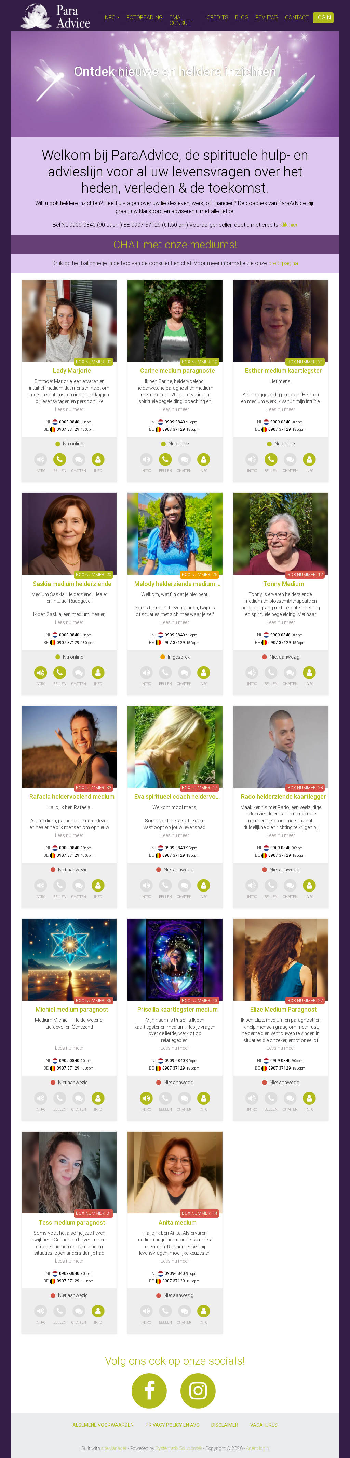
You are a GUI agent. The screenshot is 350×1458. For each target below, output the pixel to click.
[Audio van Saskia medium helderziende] (41, 676)
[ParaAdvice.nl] (55, 15)
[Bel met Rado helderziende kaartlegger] (271, 889)
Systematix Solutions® (179, 1448)
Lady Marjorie (72, 370)
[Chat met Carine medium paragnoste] (184, 463)
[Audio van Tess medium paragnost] (41, 1315)
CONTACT (297, 17)
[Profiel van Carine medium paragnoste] (174, 321)
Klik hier (289, 225)
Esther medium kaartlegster (283, 370)
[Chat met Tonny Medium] (290, 676)
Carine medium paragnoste (177, 370)
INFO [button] (109, 17)
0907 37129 (68, 429)
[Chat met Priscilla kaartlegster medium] (184, 1102)
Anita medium (178, 1222)
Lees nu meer (69, 409)
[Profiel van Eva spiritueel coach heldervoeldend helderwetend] (174, 747)
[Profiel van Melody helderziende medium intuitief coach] (174, 534)
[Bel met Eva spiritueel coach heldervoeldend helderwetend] (166, 889)
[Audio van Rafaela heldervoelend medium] (41, 889)
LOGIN (323, 17)
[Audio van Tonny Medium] (252, 676)
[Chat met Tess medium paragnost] (79, 1315)
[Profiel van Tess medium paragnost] (69, 1172)
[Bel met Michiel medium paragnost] (60, 1102)
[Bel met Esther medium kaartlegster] (271, 463)
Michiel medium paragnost (72, 1009)
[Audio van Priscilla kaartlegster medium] (146, 1102)
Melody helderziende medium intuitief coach (195, 583)
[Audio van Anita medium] (146, 1315)
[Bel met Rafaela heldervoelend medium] (60, 889)
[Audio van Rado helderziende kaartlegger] (252, 889)
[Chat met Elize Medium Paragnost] (290, 1102)
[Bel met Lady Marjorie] (60, 463)
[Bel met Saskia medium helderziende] (60, 676)
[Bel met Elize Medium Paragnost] (271, 1102)
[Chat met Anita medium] (184, 1315)
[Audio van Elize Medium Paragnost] (252, 1102)
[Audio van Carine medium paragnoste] (146, 463)
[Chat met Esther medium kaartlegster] (290, 463)
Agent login (257, 1448)
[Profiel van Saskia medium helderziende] (69, 534)
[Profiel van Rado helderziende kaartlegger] (280, 747)
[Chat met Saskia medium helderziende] (79, 676)
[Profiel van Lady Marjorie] (69, 321)
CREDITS (217, 17)
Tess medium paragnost (72, 1222)
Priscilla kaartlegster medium (177, 1009)
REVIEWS (266, 17)
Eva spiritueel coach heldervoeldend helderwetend (203, 796)
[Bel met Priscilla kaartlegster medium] (166, 1102)
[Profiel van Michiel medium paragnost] (69, 960)
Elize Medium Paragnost (283, 1009)
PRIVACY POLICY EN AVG (172, 1425)
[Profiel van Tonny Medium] (280, 534)
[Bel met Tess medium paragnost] (60, 1315)
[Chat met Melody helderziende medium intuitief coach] (184, 676)
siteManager (114, 1448)
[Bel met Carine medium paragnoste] (166, 463)
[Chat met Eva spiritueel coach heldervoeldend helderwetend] (184, 889)
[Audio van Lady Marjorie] (41, 463)
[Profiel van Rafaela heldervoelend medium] (69, 747)
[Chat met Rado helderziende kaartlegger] (290, 889)
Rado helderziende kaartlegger (283, 796)
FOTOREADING (144, 17)
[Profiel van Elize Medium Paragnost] (280, 960)
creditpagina (283, 263)
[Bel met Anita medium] (166, 1315)
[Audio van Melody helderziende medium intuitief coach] (146, 676)
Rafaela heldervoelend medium (72, 796)
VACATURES (264, 1425)
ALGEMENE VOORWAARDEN (103, 1425)
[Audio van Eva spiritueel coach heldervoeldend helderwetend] (146, 889)
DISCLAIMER (224, 1425)
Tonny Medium (283, 583)
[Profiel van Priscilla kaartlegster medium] (174, 960)
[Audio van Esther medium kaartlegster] (252, 463)
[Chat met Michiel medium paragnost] (79, 1102)
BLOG (241, 17)
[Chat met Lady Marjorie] (79, 463)
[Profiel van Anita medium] (174, 1172)
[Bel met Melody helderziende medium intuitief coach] (166, 676)
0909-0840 (69, 421)
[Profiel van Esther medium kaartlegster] (280, 321)
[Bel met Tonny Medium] (271, 676)
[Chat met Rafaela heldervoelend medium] (79, 889)
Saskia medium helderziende (72, 583)
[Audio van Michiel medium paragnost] (41, 1102)
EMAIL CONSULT (181, 20)
